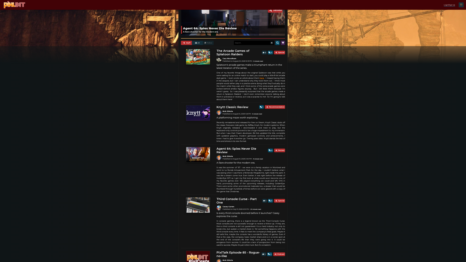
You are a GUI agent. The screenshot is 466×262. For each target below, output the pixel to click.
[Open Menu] (461, 4)
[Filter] (283, 42)
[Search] (277, 42)
